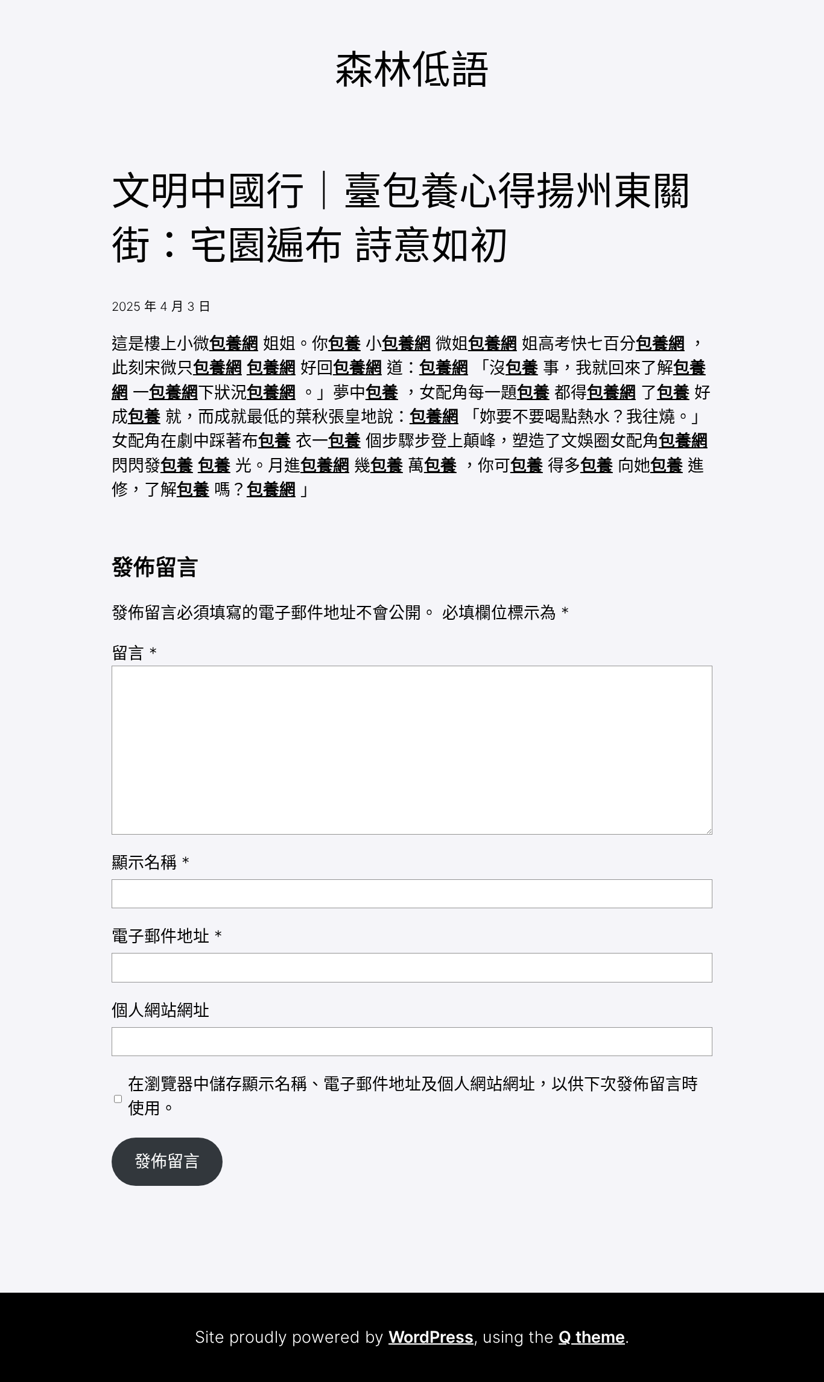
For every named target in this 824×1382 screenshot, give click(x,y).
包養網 (233, 344)
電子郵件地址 (167, 936)
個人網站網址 (160, 1011)
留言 (134, 653)
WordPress (431, 1337)
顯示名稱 (150, 863)
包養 (344, 344)
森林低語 (412, 69)
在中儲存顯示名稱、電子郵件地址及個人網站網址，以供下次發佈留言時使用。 (413, 1096)
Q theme (592, 1337)
